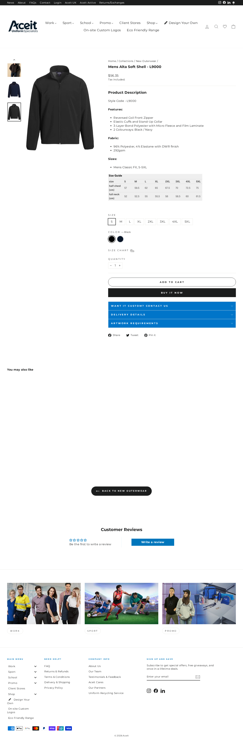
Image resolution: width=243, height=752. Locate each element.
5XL (187, 221)
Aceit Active (88, 2)
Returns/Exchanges (112, 2)
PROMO (171, 631)
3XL (162, 221)
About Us (95, 666)
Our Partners (97, 687)
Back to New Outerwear (124, 491)
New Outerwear (146, 61)
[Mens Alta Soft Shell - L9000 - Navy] (14, 452)
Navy (120, 239)
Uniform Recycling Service (106, 693)
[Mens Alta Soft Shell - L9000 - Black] (9, 452)
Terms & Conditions (57, 677)
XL (139, 221)
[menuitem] (51, 23)
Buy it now (172, 292)
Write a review (152, 542)
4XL (175, 221)
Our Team (95, 671)
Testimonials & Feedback (105, 677)
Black (111, 239)
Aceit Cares (96, 682)
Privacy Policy (53, 687)
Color (119, 232)
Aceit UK (70, 2)
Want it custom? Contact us (139, 306)
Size (112, 215)
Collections (126, 61)
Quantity (117, 259)
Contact (45, 2)
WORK (15, 631)
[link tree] (233, 3)
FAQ (47, 666)
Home (112, 61)
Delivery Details (128, 314)
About (22, 2)
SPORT (92, 631)
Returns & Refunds (56, 671)
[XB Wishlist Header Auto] (225, 27)
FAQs (32, 2)
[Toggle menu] (35, 666)
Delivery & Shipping (57, 682)
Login (57, 2)
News (10, 2)
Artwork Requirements (134, 323)
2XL (150, 221)
